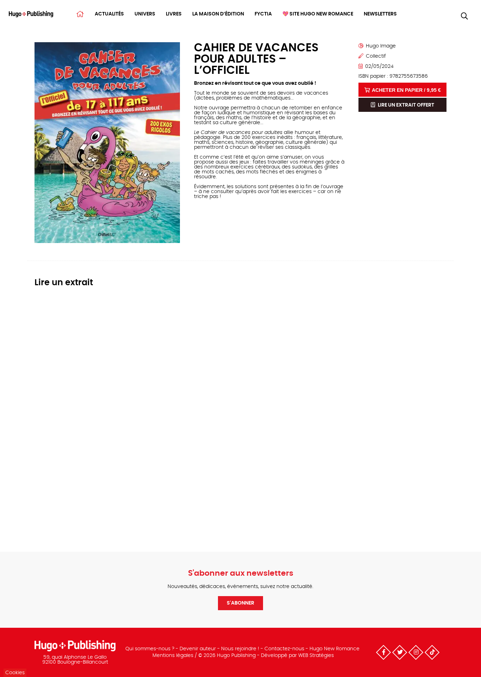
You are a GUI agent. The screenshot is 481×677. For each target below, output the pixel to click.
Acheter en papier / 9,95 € (406, 90)
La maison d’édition (218, 14)
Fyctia (263, 14)
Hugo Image (381, 46)
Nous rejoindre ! (240, 648)
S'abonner (240, 603)
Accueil (80, 14)
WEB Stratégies (316, 655)
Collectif (376, 56)
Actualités (109, 14)
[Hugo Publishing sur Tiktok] (432, 652)
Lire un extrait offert (405, 105)
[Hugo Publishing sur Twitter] (399, 652)
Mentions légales (172, 655)
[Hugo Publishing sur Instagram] (415, 652)
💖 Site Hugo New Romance (317, 14)
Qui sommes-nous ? (149, 648)
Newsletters (380, 14)
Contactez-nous (284, 648)
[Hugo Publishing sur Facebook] (383, 652)
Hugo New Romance (335, 648)
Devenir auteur (198, 648)
